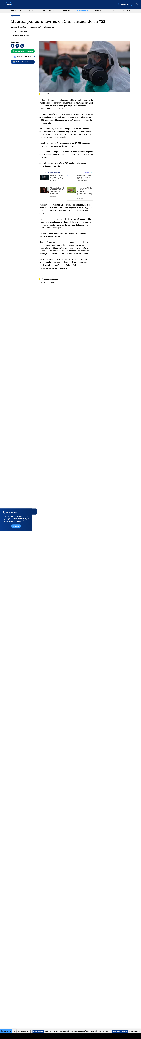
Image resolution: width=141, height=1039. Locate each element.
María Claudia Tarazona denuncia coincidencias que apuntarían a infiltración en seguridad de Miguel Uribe (40, 1031)
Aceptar (16, 526)
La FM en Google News (24, 56)
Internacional (83, 11)
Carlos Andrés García (20, 32)
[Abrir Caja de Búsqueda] (137, 4)
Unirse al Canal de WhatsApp (24, 51)
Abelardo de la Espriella (84, 1031)
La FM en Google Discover (24, 62)
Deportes (113, 11)
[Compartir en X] (17, 46)
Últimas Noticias (6, 1031)
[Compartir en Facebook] (12, 46)
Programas (125, 4)
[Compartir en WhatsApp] (22, 46)
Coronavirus (43, 283)
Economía (66, 11)
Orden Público (16, 11)
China (52, 283)
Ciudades (99, 11)
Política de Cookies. (15, 521)
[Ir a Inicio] (7, 4)
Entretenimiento (49, 11)
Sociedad (126, 11)
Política (32, 11)
